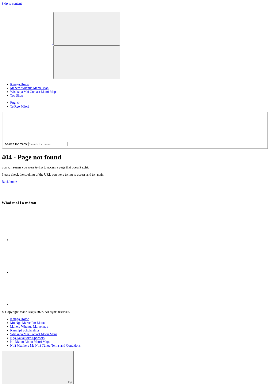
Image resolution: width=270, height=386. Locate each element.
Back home (9, 181)
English (15, 102)
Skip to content (12, 3)
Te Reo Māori (19, 106)
